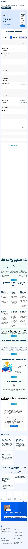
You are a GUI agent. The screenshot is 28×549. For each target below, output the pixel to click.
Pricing (6, 5)
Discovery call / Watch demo (6, 7)
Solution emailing (16, 529)
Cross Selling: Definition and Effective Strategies (6, 455)
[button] (14, 145)
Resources (17, 5)
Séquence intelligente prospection (19, 533)
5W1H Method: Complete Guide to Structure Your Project (6, 440)
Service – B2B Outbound (11, 5)
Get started (22, 5)
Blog (5, 14)
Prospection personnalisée (18, 532)
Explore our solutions (14, 425)
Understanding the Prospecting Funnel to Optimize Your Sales (20, 440)
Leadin (3, 14)
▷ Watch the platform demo (18, 535)
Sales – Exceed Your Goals (5, 540)
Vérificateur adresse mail (17, 530)
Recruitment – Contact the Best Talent (6, 543)
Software (2, 5)
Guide (7, 14)
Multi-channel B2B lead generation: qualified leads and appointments (19, 540)
